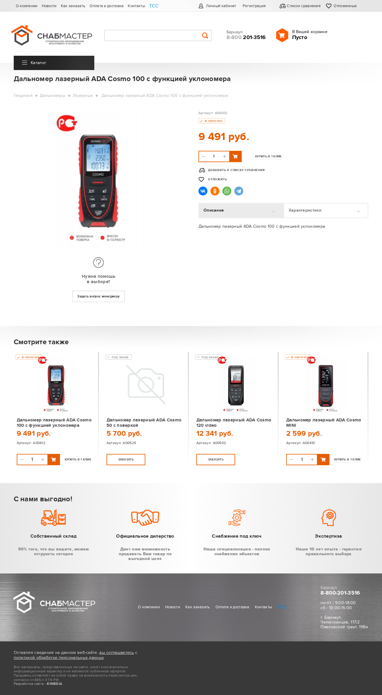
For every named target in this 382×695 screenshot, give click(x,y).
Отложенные (345, 6)
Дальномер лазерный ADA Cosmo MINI (323, 423)
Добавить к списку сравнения (236, 170)
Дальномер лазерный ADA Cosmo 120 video (233, 423)
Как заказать (73, 6)
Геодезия (23, 95)
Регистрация (254, 6)
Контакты (136, 6)
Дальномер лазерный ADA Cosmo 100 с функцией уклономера (164, 95)
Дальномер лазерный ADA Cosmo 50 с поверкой (144, 423)
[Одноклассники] (214, 191)
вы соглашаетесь (116, 652)
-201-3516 (340, 593)
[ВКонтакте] (202, 191)
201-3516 (246, 38)
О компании (27, 6)
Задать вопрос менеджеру (98, 296)
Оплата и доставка (107, 6)
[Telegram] (238, 191)
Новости (49, 6)
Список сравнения (304, 6)
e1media (54, 684)
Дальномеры (52, 95)
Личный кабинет (221, 6)
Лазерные (83, 95)
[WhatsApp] (226, 191)
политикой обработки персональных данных (59, 657)
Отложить (217, 179)
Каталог (38, 62)
